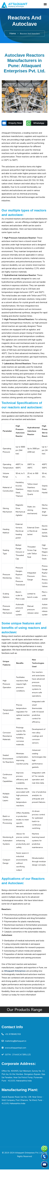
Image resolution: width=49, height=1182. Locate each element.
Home (12, 33)
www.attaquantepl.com (15, 1047)
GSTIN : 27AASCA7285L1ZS (18, 1054)
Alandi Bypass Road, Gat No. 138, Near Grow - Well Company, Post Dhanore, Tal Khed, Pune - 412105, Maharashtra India (23, 1100)
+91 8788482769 (13, 1034)
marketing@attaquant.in (15, 1041)
